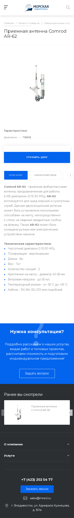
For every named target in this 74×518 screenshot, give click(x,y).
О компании (13, 444)
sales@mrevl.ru (40, 498)
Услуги (9, 455)
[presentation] (70, 175)
